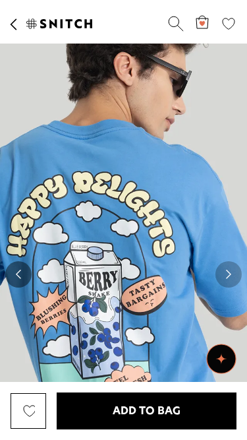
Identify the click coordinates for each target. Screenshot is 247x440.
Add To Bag (146, 411)
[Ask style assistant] (221, 359)
